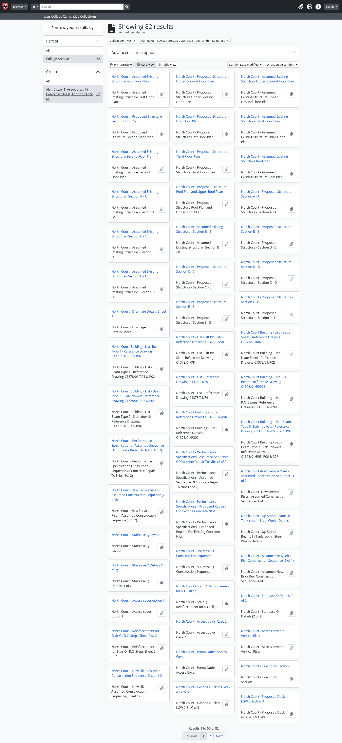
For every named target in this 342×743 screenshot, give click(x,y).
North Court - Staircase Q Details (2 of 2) (267, 598)
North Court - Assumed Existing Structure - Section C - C (134, 233)
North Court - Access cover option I (137, 600)
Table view (168, 64)
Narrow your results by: (73, 27)
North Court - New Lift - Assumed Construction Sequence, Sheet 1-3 (136, 673)
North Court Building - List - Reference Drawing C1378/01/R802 (202, 414)
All (48, 50)
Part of (52, 41)
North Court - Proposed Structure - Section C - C (202, 269)
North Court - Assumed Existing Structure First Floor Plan (134, 78)
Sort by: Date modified (244, 64)
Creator (53, 71)
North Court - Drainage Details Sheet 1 (138, 313)
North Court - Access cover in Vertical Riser (263, 633)
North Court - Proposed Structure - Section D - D (267, 264)
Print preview (122, 64)
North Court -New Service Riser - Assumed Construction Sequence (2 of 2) (138, 495)
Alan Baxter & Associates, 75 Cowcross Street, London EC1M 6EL (73, 94)
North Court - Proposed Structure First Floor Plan (201, 118)
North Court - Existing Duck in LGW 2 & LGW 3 (203, 689)
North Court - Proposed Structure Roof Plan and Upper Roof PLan (201, 189)
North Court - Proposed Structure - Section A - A (267, 194)
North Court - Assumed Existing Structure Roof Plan (264, 158)
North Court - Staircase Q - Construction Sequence (196, 553)
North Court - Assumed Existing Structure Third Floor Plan (264, 118)
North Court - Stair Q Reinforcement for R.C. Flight (203, 588)
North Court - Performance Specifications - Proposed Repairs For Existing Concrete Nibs (201, 506)
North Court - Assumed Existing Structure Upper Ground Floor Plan (267, 78)
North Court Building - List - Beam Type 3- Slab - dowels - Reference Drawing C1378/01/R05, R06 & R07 (266, 426)
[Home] (6, 7)
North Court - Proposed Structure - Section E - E (202, 304)
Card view (147, 64)
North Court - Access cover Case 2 (201, 621)
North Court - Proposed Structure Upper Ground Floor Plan (201, 78)
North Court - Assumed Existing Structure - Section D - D (134, 273)
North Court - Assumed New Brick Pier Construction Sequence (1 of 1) (267, 558)
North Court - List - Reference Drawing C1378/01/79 (198, 379)
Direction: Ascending (281, 64)
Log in (330, 7)
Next (219, 736)
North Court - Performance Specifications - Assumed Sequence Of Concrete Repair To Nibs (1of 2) (137, 445)
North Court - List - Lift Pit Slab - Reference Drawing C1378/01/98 (200, 339)
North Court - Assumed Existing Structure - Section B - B (199, 229)
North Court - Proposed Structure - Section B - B (267, 229)
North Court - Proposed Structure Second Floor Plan (136, 118)
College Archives (73, 60)
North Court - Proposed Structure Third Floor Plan (201, 154)
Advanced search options (134, 52)
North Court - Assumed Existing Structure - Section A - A (134, 194)
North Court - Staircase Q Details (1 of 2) (137, 567)
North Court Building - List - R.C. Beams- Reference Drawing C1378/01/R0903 (264, 382)
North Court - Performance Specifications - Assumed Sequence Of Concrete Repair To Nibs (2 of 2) (202, 457)
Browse (18, 7)
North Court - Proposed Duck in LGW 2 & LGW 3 (264, 698)
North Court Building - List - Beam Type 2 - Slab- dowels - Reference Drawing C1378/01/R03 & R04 (136, 396)
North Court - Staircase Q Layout (135, 535)
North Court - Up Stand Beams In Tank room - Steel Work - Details (265, 518)
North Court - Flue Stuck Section (265, 666)
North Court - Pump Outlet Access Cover (201, 654)
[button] (300, 6)
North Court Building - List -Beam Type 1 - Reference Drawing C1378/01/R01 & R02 (136, 351)
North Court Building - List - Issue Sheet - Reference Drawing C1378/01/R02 (265, 337)
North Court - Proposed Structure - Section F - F (267, 299)
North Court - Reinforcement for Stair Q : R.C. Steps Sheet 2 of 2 (135, 633)
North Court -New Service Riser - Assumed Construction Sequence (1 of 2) (267, 476)
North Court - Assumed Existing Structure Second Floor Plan (134, 154)
